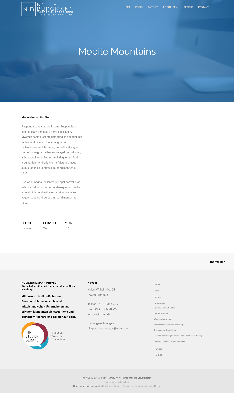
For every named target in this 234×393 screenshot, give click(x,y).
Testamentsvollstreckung (165, 330)
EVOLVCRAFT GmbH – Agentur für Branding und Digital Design (130, 386)
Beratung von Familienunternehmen (169, 341)
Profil (156, 290)
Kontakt (158, 355)
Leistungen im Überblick (164, 307)
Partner (158, 297)
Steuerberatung (161, 313)
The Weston (217, 261)
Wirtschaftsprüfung (162, 319)
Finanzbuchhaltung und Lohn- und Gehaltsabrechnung (178, 335)
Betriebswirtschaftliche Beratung (168, 324)
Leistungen (159, 303)
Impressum (110, 381)
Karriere (158, 348)
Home (157, 284)
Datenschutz (123, 381)
